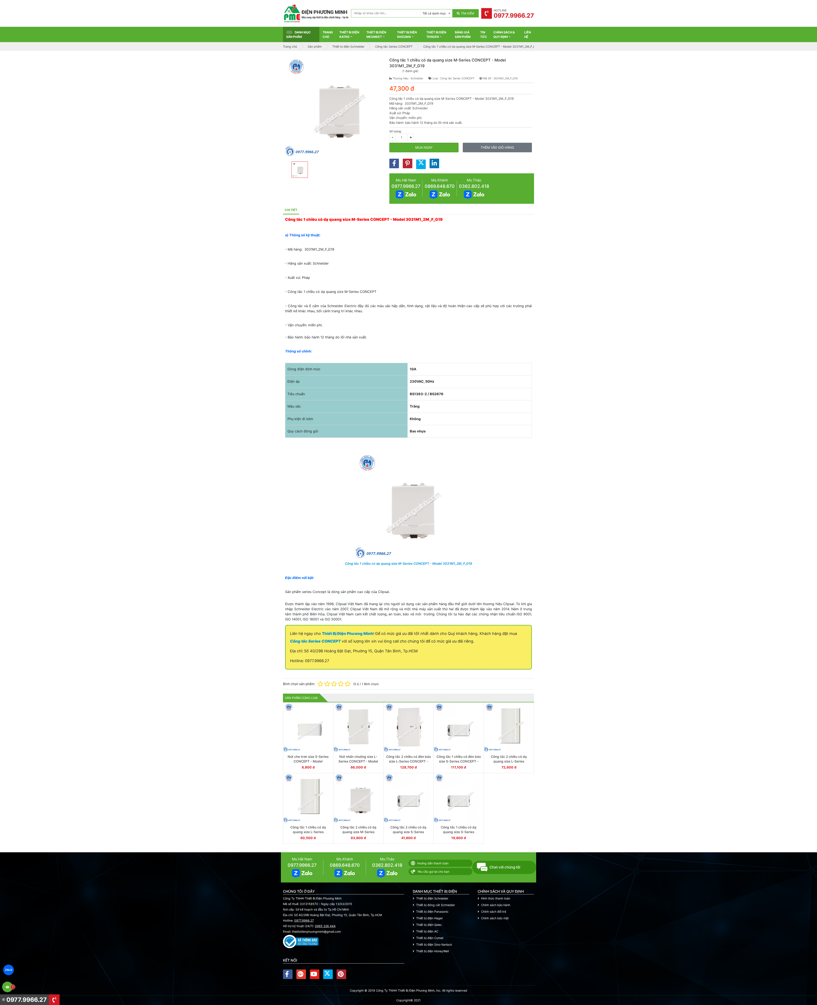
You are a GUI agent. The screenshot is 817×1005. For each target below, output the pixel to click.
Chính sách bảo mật (495, 918)
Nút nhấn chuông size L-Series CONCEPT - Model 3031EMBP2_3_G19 (358, 761)
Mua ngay (424, 147)
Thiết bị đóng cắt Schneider (435, 905)
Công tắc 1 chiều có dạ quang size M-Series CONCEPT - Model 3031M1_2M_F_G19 (408, 564)
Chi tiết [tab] (291, 210)
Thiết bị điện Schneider (432, 898)
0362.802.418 (474, 186)
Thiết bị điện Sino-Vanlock (434, 944)
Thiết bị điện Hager (429, 918)
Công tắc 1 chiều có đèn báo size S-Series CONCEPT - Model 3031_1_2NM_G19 (459, 761)
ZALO (9, 969)
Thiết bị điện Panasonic (432, 911)
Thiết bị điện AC (427, 931)
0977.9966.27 (405, 186)
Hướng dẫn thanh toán (432, 863)
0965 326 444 (325, 926)
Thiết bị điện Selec (429, 925)
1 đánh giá (410, 71)
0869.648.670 (440, 186)
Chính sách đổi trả (493, 911)
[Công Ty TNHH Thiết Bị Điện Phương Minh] (316, 13)
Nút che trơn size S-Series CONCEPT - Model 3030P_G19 (308, 761)
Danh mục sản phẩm (298, 34)
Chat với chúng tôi (505, 867)
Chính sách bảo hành (495, 905)
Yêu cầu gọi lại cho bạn (433, 871)
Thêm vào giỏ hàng (497, 147)
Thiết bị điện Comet (429, 938)
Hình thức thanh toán (495, 898)
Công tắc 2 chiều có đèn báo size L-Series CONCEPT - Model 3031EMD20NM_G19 (408, 761)
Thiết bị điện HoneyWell (432, 951)
